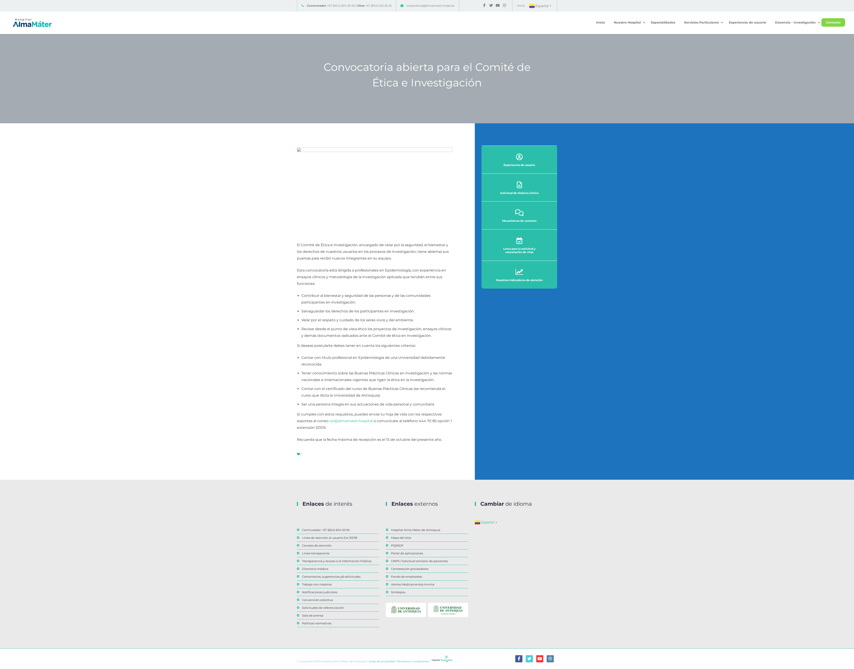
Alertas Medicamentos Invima (412, 584)
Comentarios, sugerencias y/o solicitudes (331, 576)
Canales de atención (317, 545)
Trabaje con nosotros (317, 584)
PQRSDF (397, 545)
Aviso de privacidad (381, 661)
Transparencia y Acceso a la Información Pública (336, 561)
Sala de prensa (312, 615)
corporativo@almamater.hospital (431, 5)
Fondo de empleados (406, 576)
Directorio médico (315, 569)
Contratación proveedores (409, 569)
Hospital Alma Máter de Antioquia (415, 530)
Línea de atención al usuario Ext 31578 (329, 537)
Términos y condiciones (412, 661)
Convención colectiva (317, 600)
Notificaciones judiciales (319, 592)
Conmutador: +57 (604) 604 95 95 (326, 530)
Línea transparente (316, 553)
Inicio (521, 5)
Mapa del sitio (401, 537)
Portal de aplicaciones (407, 553)
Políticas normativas (316, 623)
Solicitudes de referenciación (323, 607)
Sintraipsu (398, 592)
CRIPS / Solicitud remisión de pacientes (419, 561)
